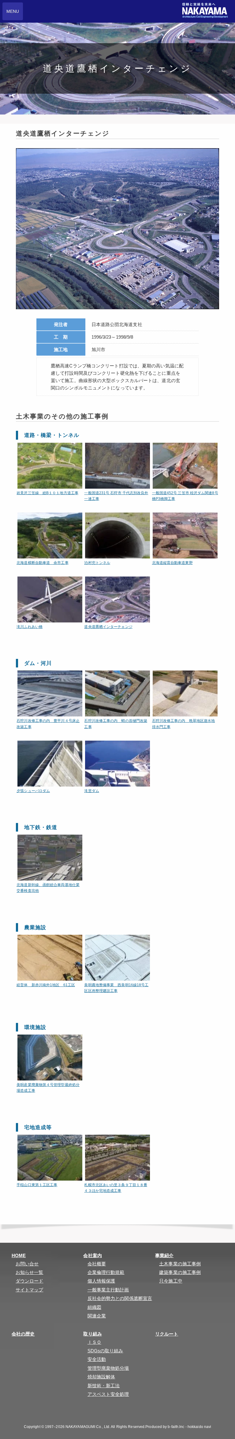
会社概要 (97, 1263)
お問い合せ (27, 1263)
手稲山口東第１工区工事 (37, 1185)
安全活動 (97, 1359)
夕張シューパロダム (33, 791)
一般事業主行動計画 (108, 1289)
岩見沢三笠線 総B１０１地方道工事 (47, 493)
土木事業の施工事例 (180, 1263)
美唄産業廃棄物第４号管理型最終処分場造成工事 (48, 1088)
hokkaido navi (199, 1427)
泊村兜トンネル (97, 563)
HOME (19, 1255)
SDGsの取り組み (105, 1350)
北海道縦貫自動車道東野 (185, 535)
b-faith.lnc (176, 1427)
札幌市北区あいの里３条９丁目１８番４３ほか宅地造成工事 (115, 1188)
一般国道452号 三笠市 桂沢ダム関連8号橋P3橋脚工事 (185, 496)
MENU (12, 11)
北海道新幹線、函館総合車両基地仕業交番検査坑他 (48, 888)
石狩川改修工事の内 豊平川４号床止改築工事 (48, 724)
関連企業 (97, 1315)
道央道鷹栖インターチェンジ (117, 599)
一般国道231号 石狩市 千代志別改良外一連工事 (116, 496)
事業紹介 (164, 1255)
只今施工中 (170, 1280)
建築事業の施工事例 (180, 1272)
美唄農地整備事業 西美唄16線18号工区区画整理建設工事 (116, 988)
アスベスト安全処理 (108, 1394)
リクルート (166, 1333)
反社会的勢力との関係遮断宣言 (120, 1298)
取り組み (92, 1333)
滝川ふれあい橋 (49, 599)
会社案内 (92, 1255)
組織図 (94, 1307)
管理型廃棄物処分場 (108, 1368)
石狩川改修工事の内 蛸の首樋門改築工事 (115, 724)
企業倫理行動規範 (106, 1272)
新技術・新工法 (104, 1385)
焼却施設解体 (101, 1376)
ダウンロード (29, 1280)
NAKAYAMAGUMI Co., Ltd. (87, 1427)
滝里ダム (117, 764)
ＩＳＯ (94, 1342)
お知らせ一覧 (29, 1272)
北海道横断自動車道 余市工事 (42, 563)
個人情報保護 (101, 1280)
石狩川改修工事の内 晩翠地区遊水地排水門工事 (183, 724)
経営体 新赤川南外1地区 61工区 (46, 985)
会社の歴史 (23, 1333)
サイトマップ (29, 1289)
